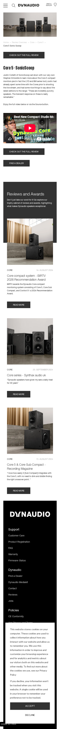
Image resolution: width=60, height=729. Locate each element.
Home (6, 43)
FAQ (10, 548)
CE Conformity (16, 617)
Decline (30, 715)
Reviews (12, 595)
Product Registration (19, 542)
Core (32, 43)
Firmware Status (17, 561)
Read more (18, 305)
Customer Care (16, 536)
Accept (30, 705)
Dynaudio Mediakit (18, 582)
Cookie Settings (8, 724)
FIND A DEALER (16, 163)
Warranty (13, 554)
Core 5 (41, 43)
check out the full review (23, 55)
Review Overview (19, 43)
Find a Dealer (15, 576)
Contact (12, 589)
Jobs (10, 601)
